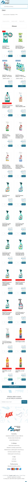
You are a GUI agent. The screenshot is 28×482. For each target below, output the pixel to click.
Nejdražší (21, 21)
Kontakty (14, 461)
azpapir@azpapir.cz (14, 440)
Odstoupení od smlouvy (14, 453)
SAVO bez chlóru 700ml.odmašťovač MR (20, 106)
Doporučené (6, 21)
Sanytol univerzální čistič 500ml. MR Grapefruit (19, 224)
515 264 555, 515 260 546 (14, 438)
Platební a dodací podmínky (14, 447)
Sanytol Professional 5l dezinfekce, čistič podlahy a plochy (7, 106)
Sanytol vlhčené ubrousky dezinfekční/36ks (6, 47)
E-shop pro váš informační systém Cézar (14, 478)
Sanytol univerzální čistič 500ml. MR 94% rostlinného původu (19, 254)
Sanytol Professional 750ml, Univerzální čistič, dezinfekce (6, 313)
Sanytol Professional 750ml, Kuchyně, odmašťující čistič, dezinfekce (6, 284)
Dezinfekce (12, 14)
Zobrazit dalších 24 (14, 386)
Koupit (10, 55)
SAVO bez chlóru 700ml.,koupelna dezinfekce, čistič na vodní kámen (19, 167)
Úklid (16, 14)
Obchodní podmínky (14, 445)
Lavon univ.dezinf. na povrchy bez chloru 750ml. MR (20, 313)
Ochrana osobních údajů (14, 451)
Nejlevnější (14, 21)
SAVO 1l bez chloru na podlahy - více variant (7, 76)
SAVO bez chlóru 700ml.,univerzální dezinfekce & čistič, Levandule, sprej (19, 136)
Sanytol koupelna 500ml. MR (19, 196)
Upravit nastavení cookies (14, 477)
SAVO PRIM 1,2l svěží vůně (6, 371)
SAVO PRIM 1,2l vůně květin (19, 371)
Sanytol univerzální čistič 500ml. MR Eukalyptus (6, 224)
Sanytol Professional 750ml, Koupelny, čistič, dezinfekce (20, 283)
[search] (2, 6)
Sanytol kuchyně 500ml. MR (6, 196)
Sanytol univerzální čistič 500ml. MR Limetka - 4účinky (6, 254)
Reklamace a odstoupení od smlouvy (14, 449)
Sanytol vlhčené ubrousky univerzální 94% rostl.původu (20, 47)
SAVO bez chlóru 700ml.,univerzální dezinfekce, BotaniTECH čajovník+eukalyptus (6, 137)
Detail (8, 86)
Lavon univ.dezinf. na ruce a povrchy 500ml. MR (7, 342)
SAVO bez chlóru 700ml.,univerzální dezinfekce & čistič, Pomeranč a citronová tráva (7, 167)
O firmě (14, 459)
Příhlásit (24, 401)
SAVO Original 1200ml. (20, 341)
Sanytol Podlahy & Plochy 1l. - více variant (20, 76)
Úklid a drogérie (6, 14)
